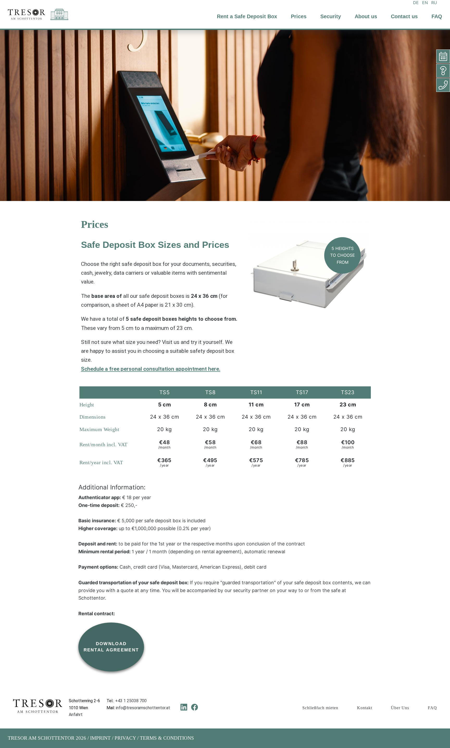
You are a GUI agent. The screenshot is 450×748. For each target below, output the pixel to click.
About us (366, 16)
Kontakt (364, 708)
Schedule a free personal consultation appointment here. (150, 369)
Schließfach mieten (320, 708)
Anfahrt (76, 714)
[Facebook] (194, 707)
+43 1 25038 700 (131, 700)
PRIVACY (125, 738)
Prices (299, 16)
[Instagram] (205, 707)
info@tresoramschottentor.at (143, 707)
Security (330, 16)
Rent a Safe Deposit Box (247, 16)
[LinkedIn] (183, 707)
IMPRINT (100, 738)
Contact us (404, 16)
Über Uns (400, 708)
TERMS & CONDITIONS (167, 738)
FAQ (437, 16)
